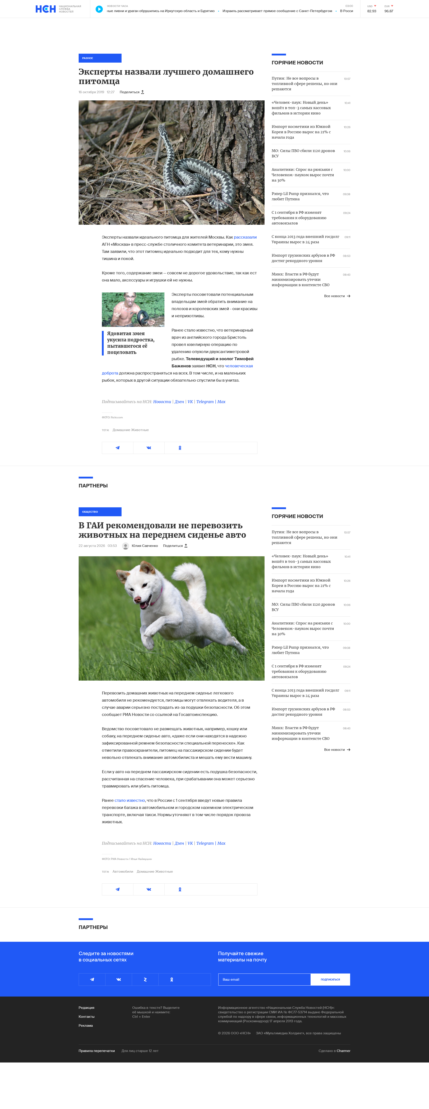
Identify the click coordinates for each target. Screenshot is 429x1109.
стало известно (130, 800)
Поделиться (129, 92)
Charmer (343, 1051)
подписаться (330, 979)
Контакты (87, 1016)
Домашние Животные (131, 430)
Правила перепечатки (97, 1051)
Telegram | (206, 401)
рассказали (245, 237)
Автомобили (123, 871)
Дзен (179, 401)
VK (190, 401)
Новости (162, 401)
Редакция (86, 1007)
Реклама (86, 1025)
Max (221, 401)
